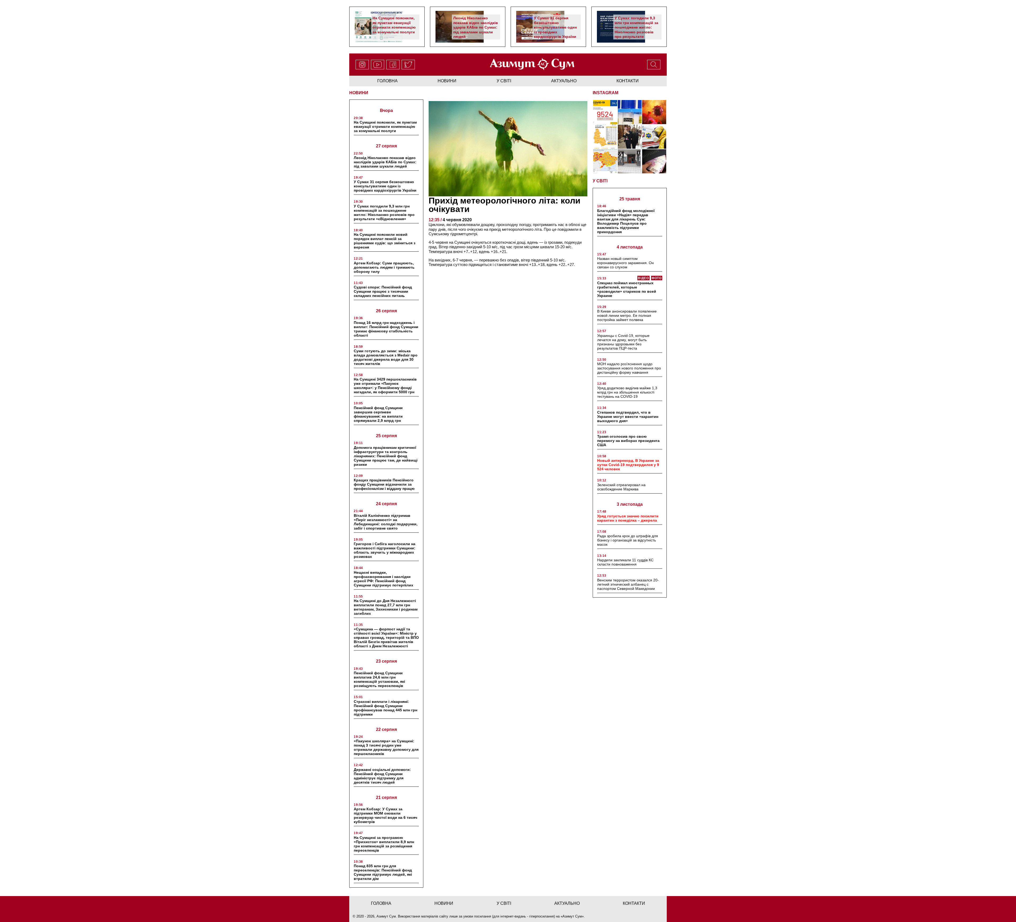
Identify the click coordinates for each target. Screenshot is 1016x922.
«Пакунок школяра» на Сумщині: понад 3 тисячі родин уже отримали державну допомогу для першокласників (386, 747)
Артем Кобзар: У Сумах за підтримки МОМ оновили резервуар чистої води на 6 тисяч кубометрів (385, 815)
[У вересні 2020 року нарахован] (654, 161)
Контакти (627, 81)
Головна (387, 81)
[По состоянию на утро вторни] (630, 112)
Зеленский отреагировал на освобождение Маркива (621, 487)
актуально (564, 81)
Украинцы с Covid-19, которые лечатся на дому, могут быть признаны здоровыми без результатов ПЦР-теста (623, 341)
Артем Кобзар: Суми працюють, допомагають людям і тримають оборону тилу (384, 267)
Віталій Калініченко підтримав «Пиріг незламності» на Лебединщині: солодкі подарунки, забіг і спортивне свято (386, 521)
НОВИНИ (358, 93)
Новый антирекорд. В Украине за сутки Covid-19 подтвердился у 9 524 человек (628, 464)
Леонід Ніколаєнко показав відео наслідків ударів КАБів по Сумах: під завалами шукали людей (475, 27)
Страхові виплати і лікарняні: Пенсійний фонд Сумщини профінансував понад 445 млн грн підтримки (385, 707)
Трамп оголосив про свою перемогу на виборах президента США (628, 440)
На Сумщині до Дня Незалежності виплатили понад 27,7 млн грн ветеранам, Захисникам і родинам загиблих (386, 607)
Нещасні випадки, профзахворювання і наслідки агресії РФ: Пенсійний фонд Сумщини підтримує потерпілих (383, 578)
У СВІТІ (600, 181)
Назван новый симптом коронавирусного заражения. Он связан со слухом (625, 262)
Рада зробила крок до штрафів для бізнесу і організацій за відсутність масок (627, 540)
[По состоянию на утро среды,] (605, 112)
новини (447, 81)
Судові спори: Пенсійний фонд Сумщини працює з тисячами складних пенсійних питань (383, 291)
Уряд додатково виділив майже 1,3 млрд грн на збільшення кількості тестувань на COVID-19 (627, 392)
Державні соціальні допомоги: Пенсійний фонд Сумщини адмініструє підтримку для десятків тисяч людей (382, 775)
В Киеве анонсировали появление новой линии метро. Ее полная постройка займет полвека (627, 315)
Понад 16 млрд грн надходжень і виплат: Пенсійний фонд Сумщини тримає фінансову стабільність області (386, 328)
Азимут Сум (572, 916)
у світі (504, 81)
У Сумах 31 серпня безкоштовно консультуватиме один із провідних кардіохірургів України (555, 27)
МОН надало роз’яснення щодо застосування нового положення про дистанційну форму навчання (629, 368)
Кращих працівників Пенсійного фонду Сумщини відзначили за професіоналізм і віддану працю (384, 484)
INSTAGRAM (605, 93)
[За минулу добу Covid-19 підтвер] (605, 137)
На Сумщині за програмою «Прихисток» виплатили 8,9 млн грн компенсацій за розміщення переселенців (384, 843)
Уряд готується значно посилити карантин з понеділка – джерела (628, 518)
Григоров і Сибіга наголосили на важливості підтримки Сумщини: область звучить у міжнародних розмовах (384, 550)
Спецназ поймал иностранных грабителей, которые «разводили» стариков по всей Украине (626, 289)
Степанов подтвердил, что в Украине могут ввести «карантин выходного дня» (627, 416)
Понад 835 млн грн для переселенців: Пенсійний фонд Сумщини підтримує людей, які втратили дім (383, 872)
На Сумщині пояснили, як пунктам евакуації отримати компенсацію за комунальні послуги (394, 25)
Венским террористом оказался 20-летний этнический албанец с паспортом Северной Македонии (628, 584)
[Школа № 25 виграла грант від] (630, 161)
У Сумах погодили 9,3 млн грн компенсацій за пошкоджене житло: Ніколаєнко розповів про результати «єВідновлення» (636, 29)
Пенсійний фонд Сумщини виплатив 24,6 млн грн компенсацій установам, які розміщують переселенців (379, 679)
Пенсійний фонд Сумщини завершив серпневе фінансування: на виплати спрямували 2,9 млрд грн (378, 414)
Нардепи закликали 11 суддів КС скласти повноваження (625, 562)
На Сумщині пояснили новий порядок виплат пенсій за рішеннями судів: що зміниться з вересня (384, 240)
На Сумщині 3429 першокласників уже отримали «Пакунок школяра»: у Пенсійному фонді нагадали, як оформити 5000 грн (385, 385)
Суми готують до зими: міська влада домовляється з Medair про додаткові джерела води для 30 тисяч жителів (386, 357)
